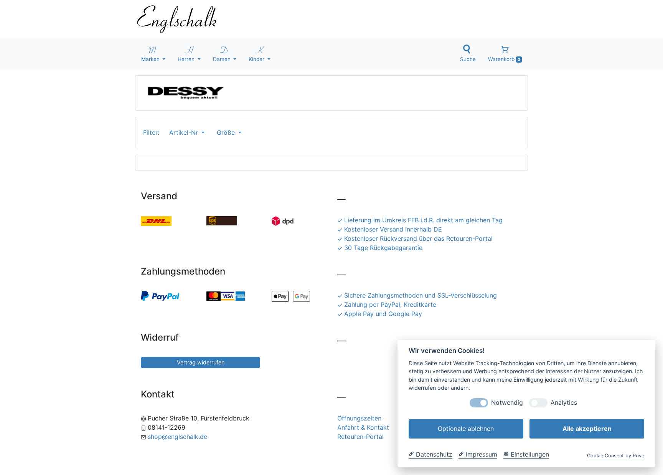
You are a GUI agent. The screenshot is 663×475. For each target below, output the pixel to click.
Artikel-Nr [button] (184, 132)
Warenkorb (504, 59)
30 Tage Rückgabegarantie (383, 248)
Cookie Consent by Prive (615, 455)
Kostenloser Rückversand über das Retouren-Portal (418, 238)
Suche (468, 59)
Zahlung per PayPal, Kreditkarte (390, 304)
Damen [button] (222, 59)
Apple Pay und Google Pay (383, 314)
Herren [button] (187, 59)
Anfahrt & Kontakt (363, 427)
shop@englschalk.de (177, 436)
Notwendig (507, 402)
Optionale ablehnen (466, 428)
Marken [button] (151, 59)
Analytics (564, 402)
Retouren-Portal (360, 436)
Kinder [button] (257, 59)
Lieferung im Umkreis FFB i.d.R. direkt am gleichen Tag (423, 220)
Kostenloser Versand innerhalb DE (393, 229)
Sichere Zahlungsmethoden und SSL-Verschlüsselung (420, 295)
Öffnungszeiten (359, 418)
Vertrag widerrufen (200, 362)
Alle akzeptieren (587, 428)
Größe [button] (227, 132)
